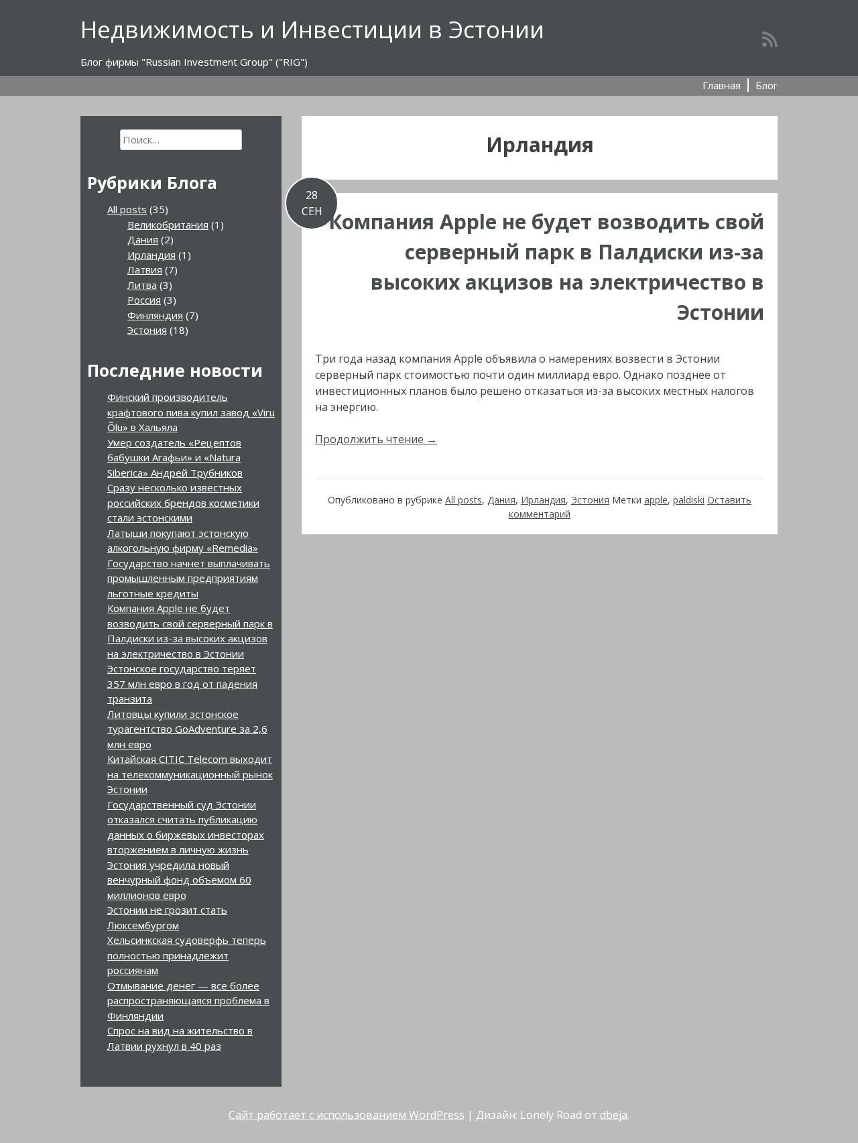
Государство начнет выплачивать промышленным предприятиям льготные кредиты (188, 578)
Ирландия (543, 499)
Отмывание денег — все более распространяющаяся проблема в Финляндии (188, 1000)
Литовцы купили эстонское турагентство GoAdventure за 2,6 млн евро (187, 729)
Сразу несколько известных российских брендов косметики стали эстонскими (183, 502)
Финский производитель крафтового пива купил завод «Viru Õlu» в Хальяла (191, 412)
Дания (501, 499)
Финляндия (155, 315)
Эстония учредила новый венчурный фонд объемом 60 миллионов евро (179, 880)
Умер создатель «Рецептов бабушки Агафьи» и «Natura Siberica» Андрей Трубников (175, 457)
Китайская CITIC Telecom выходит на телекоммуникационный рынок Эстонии (190, 774)
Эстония (590, 499)
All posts (463, 499)
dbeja (613, 1114)
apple (656, 499)
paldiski (688, 499)
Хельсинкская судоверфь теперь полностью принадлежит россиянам (186, 955)
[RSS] (770, 38)
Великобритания (167, 224)
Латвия (144, 269)
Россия (144, 299)
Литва (142, 285)
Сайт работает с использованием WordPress (347, 1114)
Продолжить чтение (376, 439)
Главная (721, 85)
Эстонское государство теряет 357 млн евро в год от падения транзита (182, 683)
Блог (766, 85)
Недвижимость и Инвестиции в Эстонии (312, 29)
